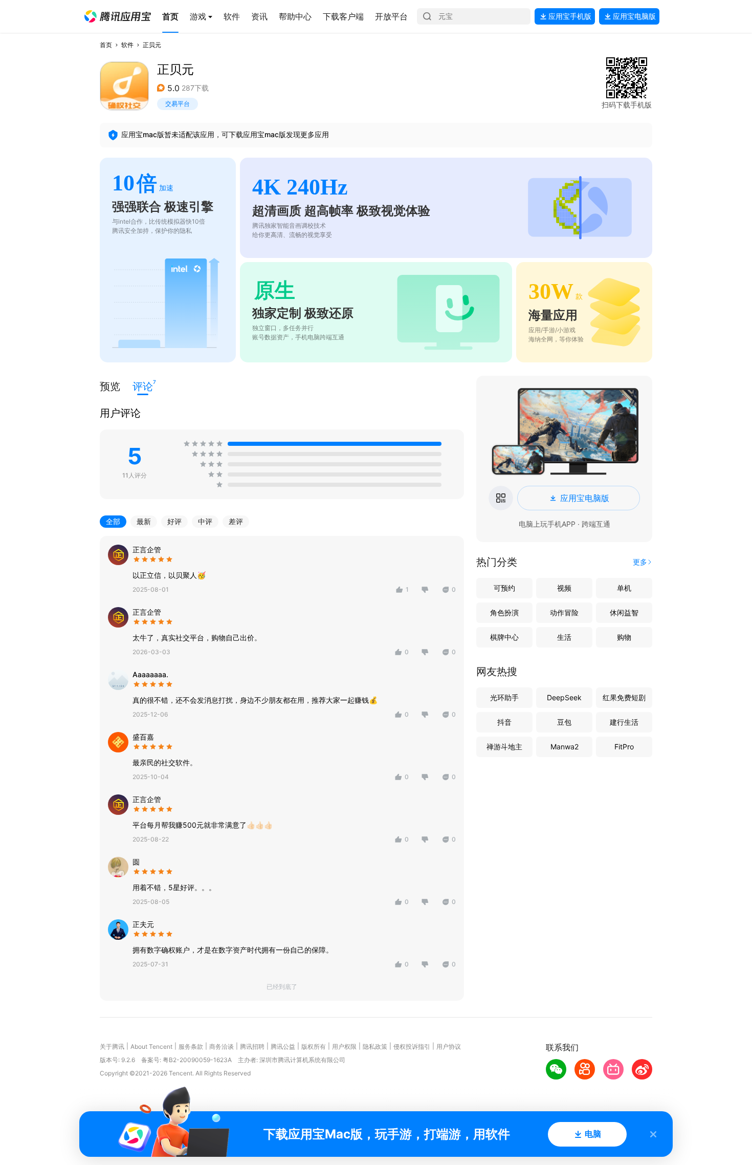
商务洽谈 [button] (221, 1046)
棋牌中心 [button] (504, 637)
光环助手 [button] (504, 697)
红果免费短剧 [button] (624, 697)
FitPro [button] (624, 746)
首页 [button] (106, 45)
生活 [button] (564, 637)
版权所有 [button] (313, 1046)
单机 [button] (624, 588)
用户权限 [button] (344, 1046)
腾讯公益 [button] (283, 1046)
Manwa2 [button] (564, 746)
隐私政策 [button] (375, 1046)
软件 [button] (127, 45)
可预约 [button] (504, 588)
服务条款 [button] (191, 1046)
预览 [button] (110, 386)
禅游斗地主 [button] (504, 746)
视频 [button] (564, 588)
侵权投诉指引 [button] (411, 1046)
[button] (117, 16)
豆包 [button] (564, 722)
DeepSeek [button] (564, 697)
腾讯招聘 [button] (252, 1046)
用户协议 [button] (448, 1046)
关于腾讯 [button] (112, 1046)
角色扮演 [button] (504, 612)
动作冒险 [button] (564, 612)
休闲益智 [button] (624, 612)
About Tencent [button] (151, 1046)
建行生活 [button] (624, 722)
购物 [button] (624, 637)
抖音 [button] (504, 722)
